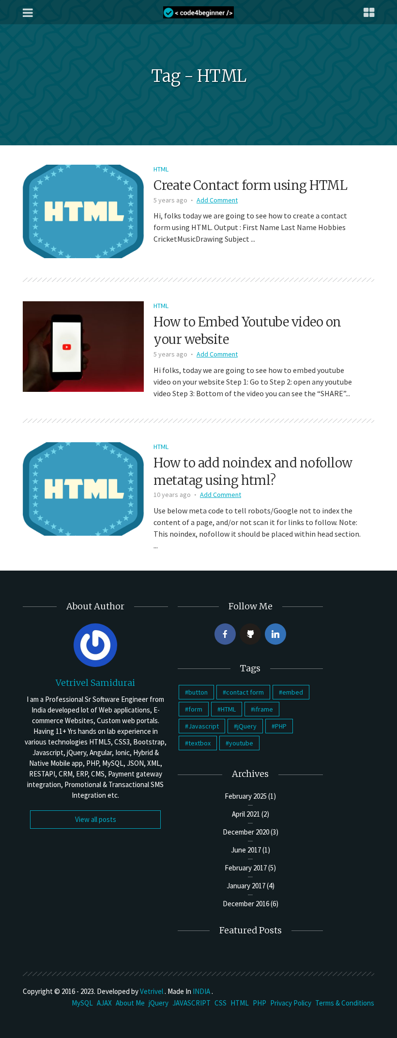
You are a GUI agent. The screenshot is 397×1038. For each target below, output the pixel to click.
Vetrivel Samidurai (95, 682)
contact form (245, 692)
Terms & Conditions (344, 1002)
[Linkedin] (275, 634)
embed (292, 692)
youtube (241, 743)
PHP (281, 726)
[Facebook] (225, 634)
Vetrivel (152, 991)
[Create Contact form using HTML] (83, 211)
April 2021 (246, 814)
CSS (220, 1002)
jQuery (247, 726)
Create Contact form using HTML (250, 185)
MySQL (82, 1002)
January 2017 (246, 885)
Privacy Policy (290, 1002)
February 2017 (246, 867)
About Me (130, 1002)
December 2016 (246, 903)
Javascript (203, 726)
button (198, 692)
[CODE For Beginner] (198, 11)
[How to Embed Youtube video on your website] (83, 346)
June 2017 (246, 849)
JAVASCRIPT (191, 1002)
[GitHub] (250, 634)
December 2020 (246, 832)
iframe (263, 709)
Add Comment (217, 200)
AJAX (104, 1002)
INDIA (202, 991)
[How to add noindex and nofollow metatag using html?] (83, 488)
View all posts (95, 819)
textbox (199, 743)
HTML (160, 169)
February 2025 (246, 796)
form (195, 709)
